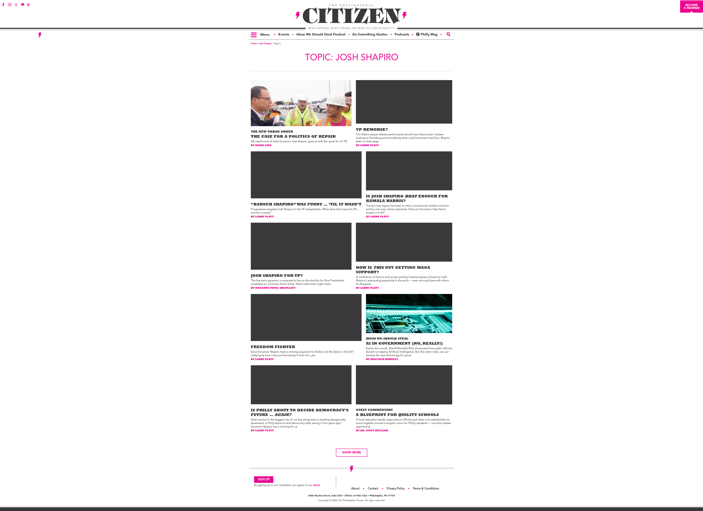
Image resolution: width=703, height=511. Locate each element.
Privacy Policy (396, 488)
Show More (351, 452)
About (355, 488)
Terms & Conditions (426, 488)
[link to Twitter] (16, 4)
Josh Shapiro (265, 44)
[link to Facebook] (3, 4)
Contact (373, 488)
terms (316, 485)
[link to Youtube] (22, 4)
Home (254, 44)
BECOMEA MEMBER (692, 7)
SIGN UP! (264, 479)
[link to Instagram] (9, 4)
